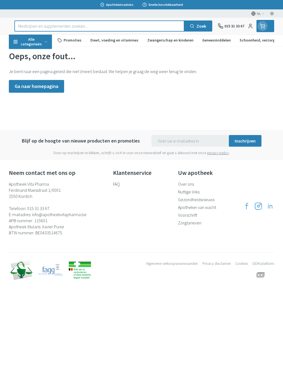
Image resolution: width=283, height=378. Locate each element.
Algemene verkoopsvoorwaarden (172, 263)
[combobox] (99, 26)
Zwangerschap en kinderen (44, 103)
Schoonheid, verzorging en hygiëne (44, 68)
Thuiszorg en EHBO (44, 145)
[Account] (250, 26)
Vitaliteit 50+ (44, 119)
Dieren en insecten (44, 158)
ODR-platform (263, 263)
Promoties (23, 53)
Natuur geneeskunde (44, 132)
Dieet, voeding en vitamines (44, 86)
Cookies (241, 263)
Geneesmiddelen (44, 171)
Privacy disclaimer (216, 263)
